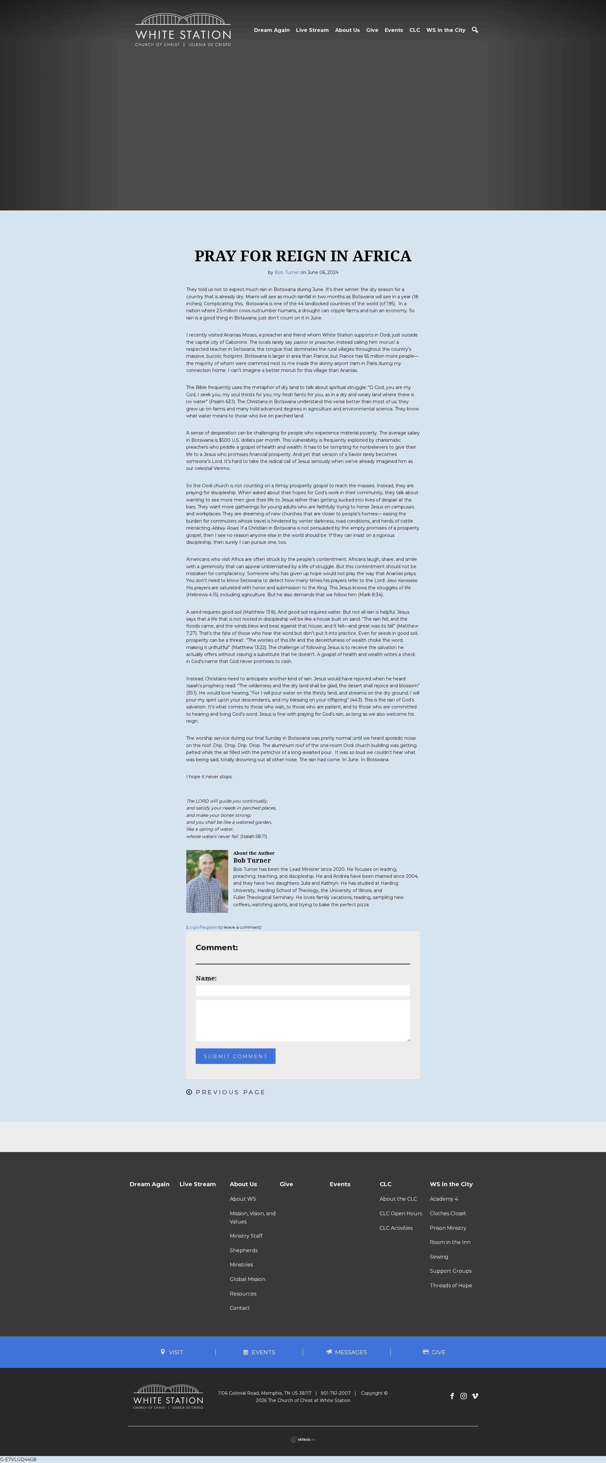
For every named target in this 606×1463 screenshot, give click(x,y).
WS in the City (446, 30)
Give (372, 30)
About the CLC (398, 1199)
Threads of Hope (451, 1286)
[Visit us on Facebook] (452, 1396)
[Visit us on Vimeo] (475, 1396)
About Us (347, 30)
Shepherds (244, 1250)
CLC (414, 30)
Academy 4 (444, 1199)
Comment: (217, 947)
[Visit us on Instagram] (463, 1396)
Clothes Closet (448, 1214)
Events (394, 30)
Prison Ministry (448, 1228)
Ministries (241, 1265)
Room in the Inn (450, 1242)
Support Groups (451, 1271)
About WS (243, 1199)
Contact (240, 1308)
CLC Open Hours (401, 1214)
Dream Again (272, 30)
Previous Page (231, 1092)
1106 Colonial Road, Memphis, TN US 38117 (265, 1393)
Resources (243, 1294)
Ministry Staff (246, 1236)
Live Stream (312, 30)
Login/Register (202, 927)
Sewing (439, 1257)
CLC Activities (396, 1228)
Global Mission (247, 1279)
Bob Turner (287, 272)
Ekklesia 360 (303, 1439)
